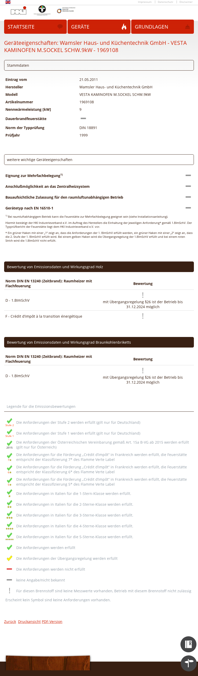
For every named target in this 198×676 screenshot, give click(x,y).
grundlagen (151, 26)
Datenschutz (165, 2)
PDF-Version (52, 621)
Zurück (10, 621)
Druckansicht (29, 621)
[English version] (8, 3)
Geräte (80, 26)
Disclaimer (186, 2)
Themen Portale (189, 658)
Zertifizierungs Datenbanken (189, 639)
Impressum (145, 2)
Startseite (21, 26)
